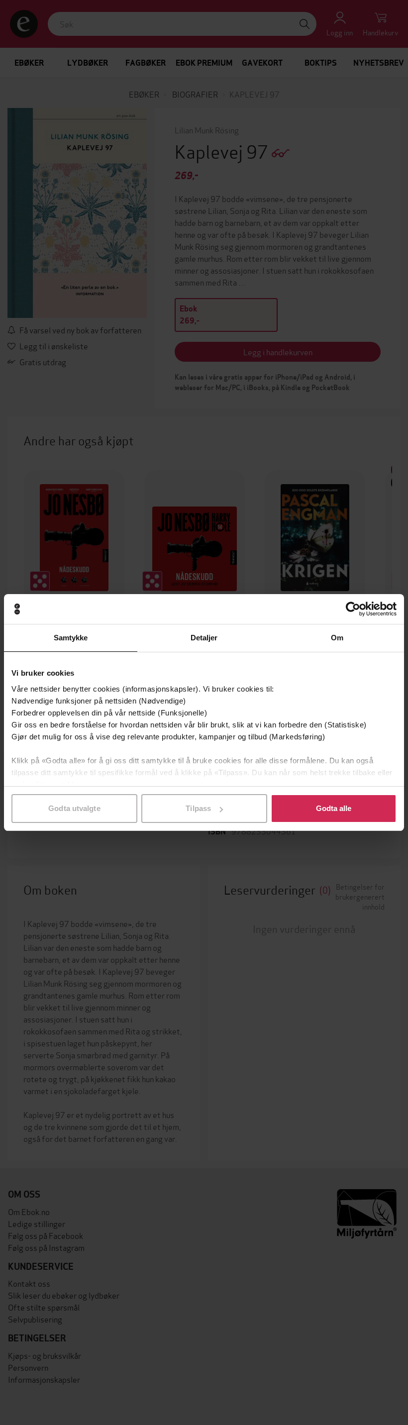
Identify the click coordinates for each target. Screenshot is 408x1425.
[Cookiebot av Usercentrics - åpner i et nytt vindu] (353, 609)
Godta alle (334, 808)
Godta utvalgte (74, 808)
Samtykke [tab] (71, 637)
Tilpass (198, 808)
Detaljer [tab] (204, 637)
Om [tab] (337, 637)
